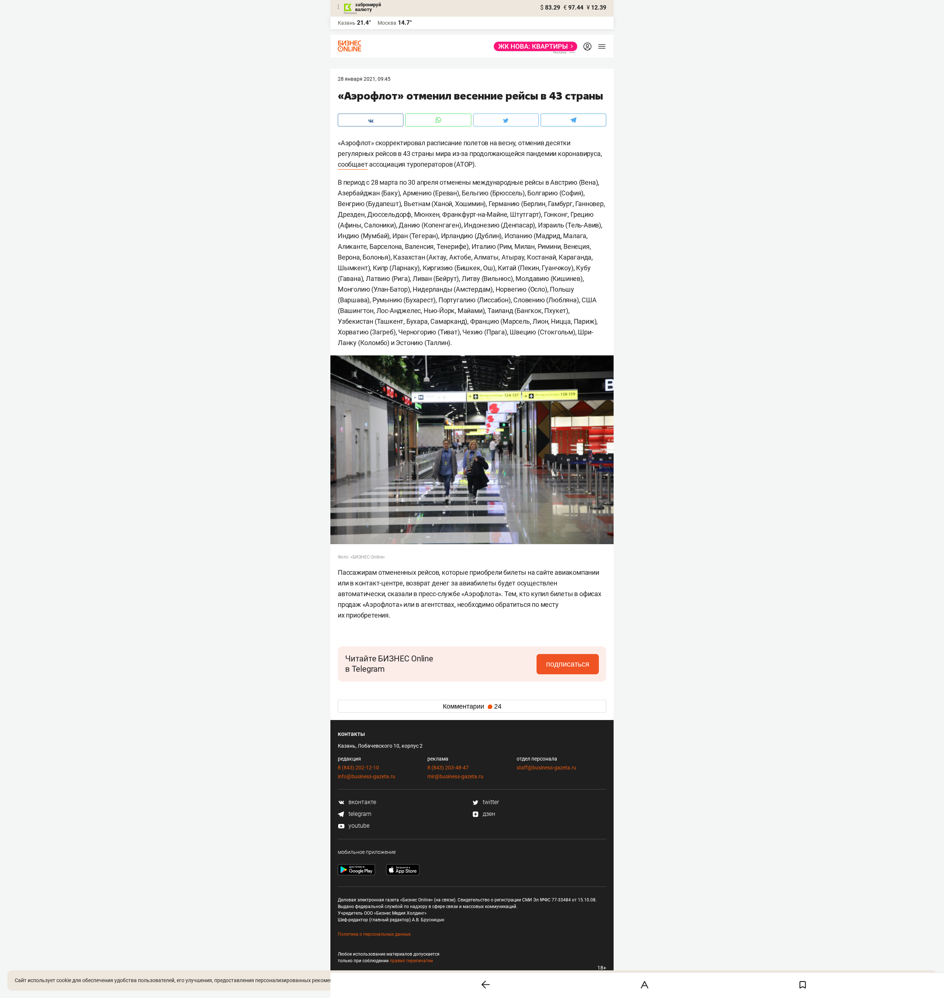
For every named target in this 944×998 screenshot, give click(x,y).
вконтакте (361, 802)
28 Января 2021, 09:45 (364, 79)
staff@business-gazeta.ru (546, 768)
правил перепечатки (411, 960)
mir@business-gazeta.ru (455, 776)
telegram (359, 813)
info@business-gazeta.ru (366, 776)
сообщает (353, 164)
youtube (358, 825)
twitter (490, 802)
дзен (488, 813)
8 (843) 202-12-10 (358, 768)
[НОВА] (533, 46)
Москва (387, 23)
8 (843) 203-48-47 (448, 768)
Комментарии (472, 706)
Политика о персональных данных (374, 934)
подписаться (567, 664)
